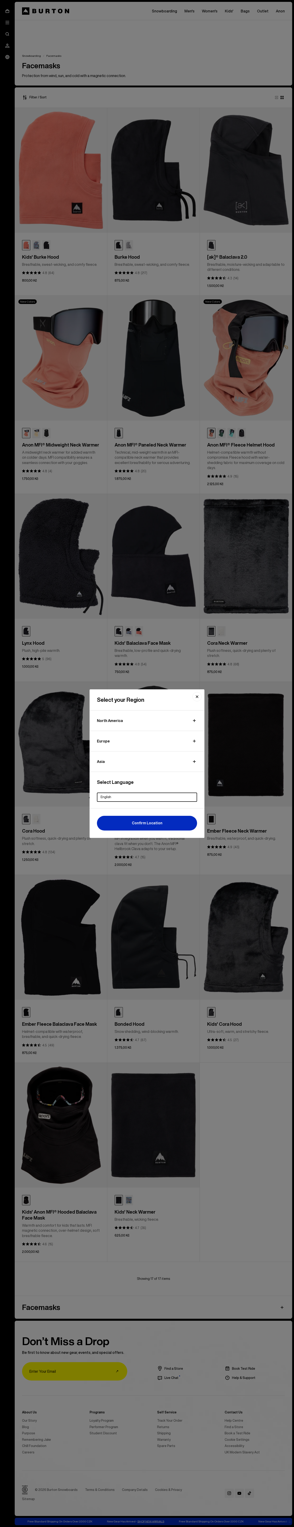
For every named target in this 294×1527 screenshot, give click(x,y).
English (106, 797)
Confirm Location (147, 823)
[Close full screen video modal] (197, 696)
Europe (103, 741)
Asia (101, 761)
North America (110, 720)
